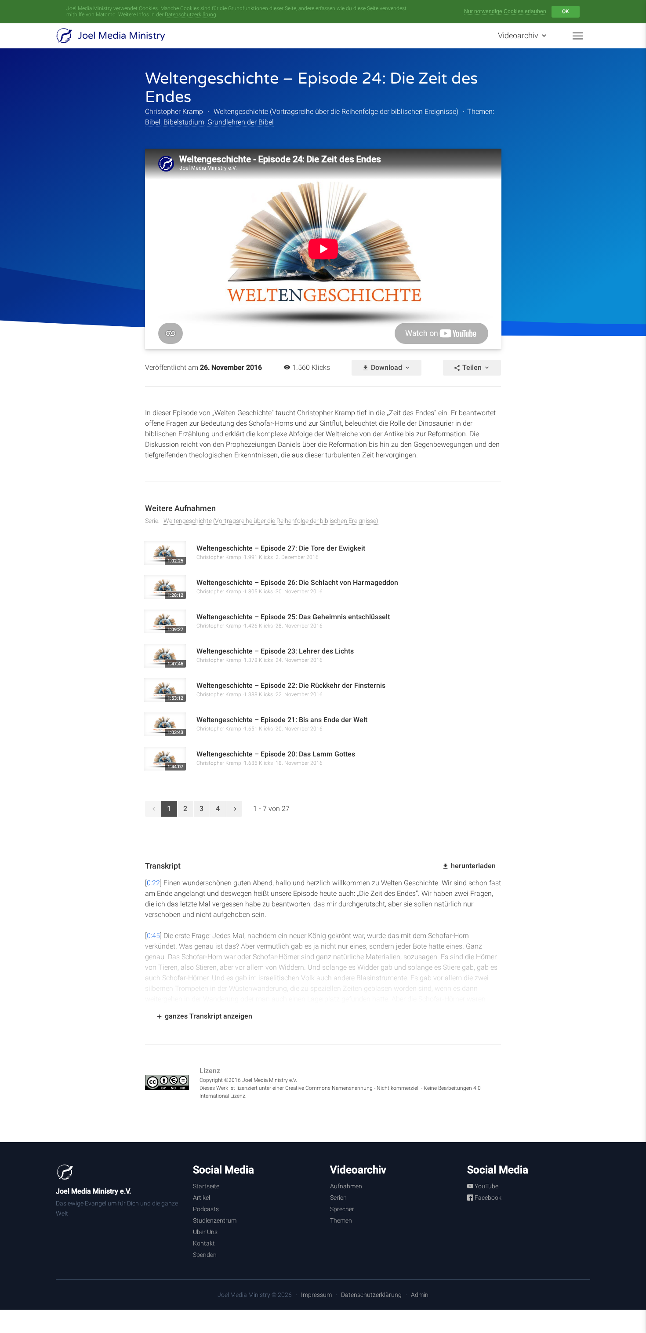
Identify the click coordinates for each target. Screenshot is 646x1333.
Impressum (316, 1294)
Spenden (205, 1254)
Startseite (206, 1186)
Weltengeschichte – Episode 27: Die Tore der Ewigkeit (280, 548)
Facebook (487, 1197)
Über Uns (205, 1231)
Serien (338, 1197)
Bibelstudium (183, 122)
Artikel (201, 1197)
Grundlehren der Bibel (240, 122)
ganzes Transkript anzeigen (207, 1016)
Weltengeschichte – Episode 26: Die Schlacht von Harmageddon (297, 582)
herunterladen (472, 866)
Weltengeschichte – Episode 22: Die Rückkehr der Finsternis (290, 685)
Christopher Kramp (175, 111)
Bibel (152, 122)
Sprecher (342, 1208)
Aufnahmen (346, 1186)
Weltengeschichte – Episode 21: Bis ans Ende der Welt (281, 720)
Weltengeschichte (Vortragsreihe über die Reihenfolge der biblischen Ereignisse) (337, 111)
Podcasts (206, 1208)
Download (386, 367)
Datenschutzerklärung (190, 14)
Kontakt (204, 1243)
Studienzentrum (214, 1220)
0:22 (153, 883)
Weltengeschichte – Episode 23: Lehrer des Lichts (275, 651)
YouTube (485, 1186)
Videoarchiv (519, 35)
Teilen (472, 367)
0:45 (153, 935)
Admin (419, 1294)
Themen (341, 1220)
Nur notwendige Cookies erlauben (505, 11)
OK (565, 11)
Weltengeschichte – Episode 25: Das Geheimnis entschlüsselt (293, 617)
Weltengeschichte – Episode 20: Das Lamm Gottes (275, 754)
